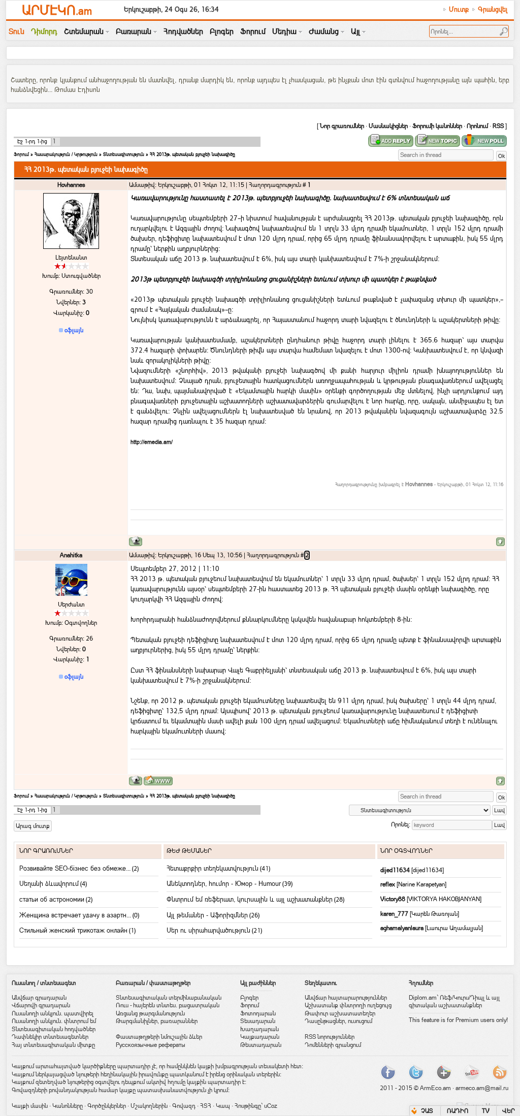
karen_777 (395, 913)
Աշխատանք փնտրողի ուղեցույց (348, 1005)
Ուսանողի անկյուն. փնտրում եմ (54, 1021)
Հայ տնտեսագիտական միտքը (53, 1044)
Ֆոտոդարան (258, 1013)
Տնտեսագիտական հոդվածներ (53, 1029)
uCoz (270, 1105)
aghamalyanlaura (402, 928)
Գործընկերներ (106, 1105)
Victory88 (393, 899)
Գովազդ (184, 1105)
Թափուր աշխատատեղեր (340, 1013)
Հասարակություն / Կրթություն (66, 154)
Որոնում (477, 126)
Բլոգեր (249, 997)
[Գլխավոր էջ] (158, 780)
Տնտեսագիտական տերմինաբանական (168, 997)
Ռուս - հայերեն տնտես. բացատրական (167, 1005)
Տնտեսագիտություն (123, 154)
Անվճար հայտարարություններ (346, 997)
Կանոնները (67, 1105)
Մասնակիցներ (388, 126)
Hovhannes (71, 184)
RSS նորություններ (329, 1036)
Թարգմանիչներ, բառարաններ (157, 1021)
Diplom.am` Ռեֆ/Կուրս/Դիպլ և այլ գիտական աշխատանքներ (454, 1001)
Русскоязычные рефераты (150, 1044)
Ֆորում (21, 154)
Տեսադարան (257, 1021)
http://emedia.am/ (152, 442)
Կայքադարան (259, 1036)
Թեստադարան (260, 1044)
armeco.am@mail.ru (482, 1088)
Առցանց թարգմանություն (150, 1013)
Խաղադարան (259, 1029)
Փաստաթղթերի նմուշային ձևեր (159, 1036)
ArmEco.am (435, 1088)
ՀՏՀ (205, 1105)
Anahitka (71, 555)
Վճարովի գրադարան (41, 1005)
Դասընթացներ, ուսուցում (338, 1021)
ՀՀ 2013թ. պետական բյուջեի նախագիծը (192, 154)
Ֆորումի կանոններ (437, 126)
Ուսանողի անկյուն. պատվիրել (52, 1013)
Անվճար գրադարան (39, 997)
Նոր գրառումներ (342, 126)
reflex (388, 884)
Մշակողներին (149, 1105)
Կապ (223, 1105)
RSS (498, 126)
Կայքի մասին (30, 1105)
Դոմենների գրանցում (333, 1044)
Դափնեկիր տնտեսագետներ (50, 1036)
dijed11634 (395, 870)
